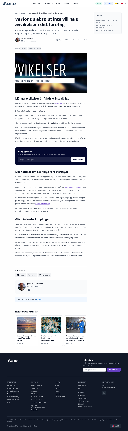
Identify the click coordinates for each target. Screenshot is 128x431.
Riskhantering (11, 394)
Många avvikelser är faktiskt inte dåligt (106, 21)
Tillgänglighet (82, 398)
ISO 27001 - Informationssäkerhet (38, 406)
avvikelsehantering (42, 203)
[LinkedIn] (104, 393)
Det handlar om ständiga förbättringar (104, 26)
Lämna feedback (60, 397)
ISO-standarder (36, 394)
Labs (8, 402)
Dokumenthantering (13, 399)
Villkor (80, 388)
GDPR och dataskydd (85, 407)
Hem (16, 13)
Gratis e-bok (35, 410)
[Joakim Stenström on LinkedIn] (28, 289)
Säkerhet (81, 404)
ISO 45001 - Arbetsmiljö (38, 402)
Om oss (57, 385)
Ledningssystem (12, 388)
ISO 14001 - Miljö (36, 399)
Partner (57, 391)
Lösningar (47, 3)
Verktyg (36, 3)
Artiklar (66, 3)
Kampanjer (81, 396)
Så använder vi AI (83, 401)
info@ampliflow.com (108, 388)
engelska (39, 299)
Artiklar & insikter (36, 385)
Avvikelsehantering (13, 397)
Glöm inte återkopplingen (104, 30)
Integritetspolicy (83, 385)
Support (57, 394)
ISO (57, 3)
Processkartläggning (13, 391)
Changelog (34, 388)
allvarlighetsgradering (73, 187)
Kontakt (75, 3)
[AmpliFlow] (13, 360)
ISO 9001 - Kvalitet (37, 397)
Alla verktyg (11, 385)
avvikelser (58, 103)
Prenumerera (78, 159)
